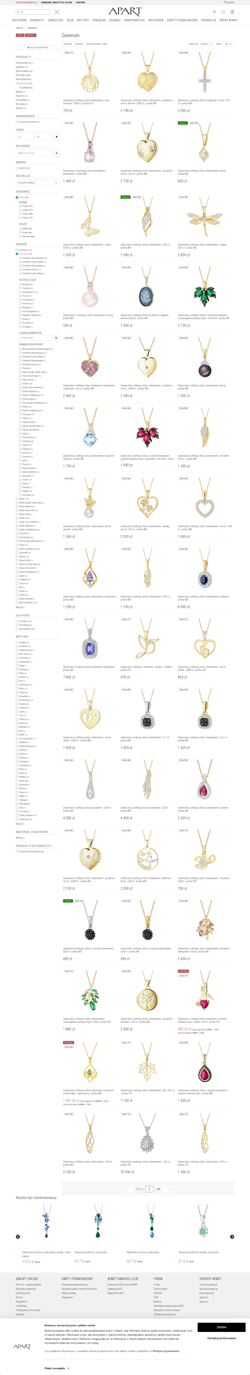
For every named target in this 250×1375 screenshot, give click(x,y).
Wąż (22, 807)
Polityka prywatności (165, 1314)
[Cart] (232, 12)
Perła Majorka (27, 506)
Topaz (27, 418)
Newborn (24, 742)
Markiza (27, 303)
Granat (27, 456)
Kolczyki (23, 75)
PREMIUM (99, 20)
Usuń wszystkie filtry (38, 47)
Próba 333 (27, 206)
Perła (26, 368)
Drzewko (25, 646)
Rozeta (24, 777)
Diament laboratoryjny (34, 258)
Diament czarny (31, 269)
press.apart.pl (206, 1293)
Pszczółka (25, 765)
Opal (26, 483)
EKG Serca (25, 654)
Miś (22, 731)
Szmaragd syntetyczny (35, 402)
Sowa (23, 792)
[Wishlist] (223, 11)
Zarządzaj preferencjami (221, 1338)
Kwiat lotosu (26, 700)
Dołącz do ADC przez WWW (122, 1284)
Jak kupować (23, 1293)
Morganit (28, 476)
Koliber (24, 677)
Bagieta (27, 307)
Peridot (27, 487)
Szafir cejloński (30, 391)
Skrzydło (24, 784)
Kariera (157, 1301)
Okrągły (27, 326)
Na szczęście (27, 738)
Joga (22, 665)
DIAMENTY (37, 20)
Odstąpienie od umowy (28, 1310)
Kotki (23, 688)
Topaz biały (29, 422)
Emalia (27, 453)
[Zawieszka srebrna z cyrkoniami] (99, 1221)
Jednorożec (25, 661)
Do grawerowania (29, 122)
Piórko (23, 754)
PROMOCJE (208, 20)
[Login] (214, 11)
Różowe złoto (28, 236)
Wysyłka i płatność (26, 1288)
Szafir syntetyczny (32, 395)
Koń (22, 680)
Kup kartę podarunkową (74, 1284)
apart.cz (203, 1297)
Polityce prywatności (166, 1351)
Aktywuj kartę (69, 1293)
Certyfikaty (21, 1306)
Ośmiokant (30, 292)
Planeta (24, 757)
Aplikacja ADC (115, 1288)
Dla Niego (25, 625)
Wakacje (24, 803)
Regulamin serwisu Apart (167, 1310)
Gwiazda (24, 658)
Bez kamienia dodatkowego (37, 349)
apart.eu (203, 1301)
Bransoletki (24, 71)
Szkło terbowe (27, 598)
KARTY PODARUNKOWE (182, 20)
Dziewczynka (26, 650)
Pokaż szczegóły (55, 1368)
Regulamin (21, 1301)
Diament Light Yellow (33, 273)
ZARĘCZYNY (55, 20)
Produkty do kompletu (31, 851)
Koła (23, 673)
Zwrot (19, 1297)
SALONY (230, 2)
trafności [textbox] (205, 44)
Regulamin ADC (116, 1293)
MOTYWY (83, 20)
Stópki (23, 796)
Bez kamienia (28, 602)
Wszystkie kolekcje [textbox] (26, 182)
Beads (20, 91)
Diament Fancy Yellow (34, 261)
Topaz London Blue (33, 426)
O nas (157, 1284)
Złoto (24, 197)
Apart (24, 168)
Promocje (68, 44)
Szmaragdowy (30, 311)
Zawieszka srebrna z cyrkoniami (90, 1252)
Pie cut (26, 296)
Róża (23, 773)
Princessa (28, 299)
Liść (22, 715)
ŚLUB (70, 20)
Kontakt (20, 1314)
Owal (26, 319)
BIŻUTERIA (19, 20)
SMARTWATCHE (134, 20)
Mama (23, 723)
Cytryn (27, 445)
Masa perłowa (30, 472)
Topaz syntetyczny (29, 572)
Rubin (26, 406)
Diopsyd (27, 449)
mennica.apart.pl (208, 1284)
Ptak (23, 769)
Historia (158, 1293)
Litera (24, 719)
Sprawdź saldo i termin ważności (79, 1288)
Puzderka (26, 87)
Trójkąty (24, 800)
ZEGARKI (115, 20)
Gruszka (27, 322)
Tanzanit (28, 414)
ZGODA (221, 1327)
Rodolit (27, 491)
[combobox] (38, 182)
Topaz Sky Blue (30, 429)
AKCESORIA (156, 20)
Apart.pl (19, 28)
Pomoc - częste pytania (28, 1284)
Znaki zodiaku (27, 815)
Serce (23, 780)
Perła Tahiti (29, 379)
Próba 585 (27, 213)
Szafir (27, 383)
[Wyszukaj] (18, 12)
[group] (47, 1237)
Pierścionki (24, 62)
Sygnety (22, 67)
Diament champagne (33, 265)
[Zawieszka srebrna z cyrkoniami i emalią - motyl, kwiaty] (47, 1221)
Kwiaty (24, 704)
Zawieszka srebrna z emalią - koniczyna (198, 1252)
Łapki (23, 711)
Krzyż (23, 692)
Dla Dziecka (27, 629)
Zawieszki (24, 83)
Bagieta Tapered (31, 315)
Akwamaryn (29, 437)
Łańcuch (24, 707)
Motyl (23, 734)
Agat (26, 433)
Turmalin (28, 495)
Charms (22, 95)
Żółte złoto (27, 228)
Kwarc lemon (29, 468)
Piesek (23, 750)
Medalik (24, 727)
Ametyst (28, 441)
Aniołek (24, 642)
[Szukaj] (57, 137)
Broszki (22, 104)
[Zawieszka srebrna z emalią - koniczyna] (203, 1221)
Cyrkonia (25, 250)
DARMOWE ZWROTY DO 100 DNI (56, 2)
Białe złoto (27, 232)
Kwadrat (24, 696)
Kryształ (24, 533)
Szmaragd (29, 399)
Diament (25, 253)
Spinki (21, 108)
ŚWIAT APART (229, 20)
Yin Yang (24, 811)
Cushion (27, 288)
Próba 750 (27, 217)
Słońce (23, 788)
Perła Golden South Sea (34, 372)
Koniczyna (25, 684)
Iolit (25, 460)
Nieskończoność (28, 746)
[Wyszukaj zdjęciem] (56, 11)
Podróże (24, 761)
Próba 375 (27, 210)
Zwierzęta (25, 819)
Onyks (27, 479)
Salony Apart (160, 1288)
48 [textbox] (227, 44)
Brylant (28, 284)
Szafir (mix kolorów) (33, 387)
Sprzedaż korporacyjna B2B (169, 1306)
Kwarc (26, 464)
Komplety (23, 100)
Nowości (79, 44)
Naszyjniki (23, 79)
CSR (156, 1297)
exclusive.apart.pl (208, 1288)
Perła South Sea (31, 376)
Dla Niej (25, 621)
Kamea (24, 669)
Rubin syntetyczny (32, 410)
